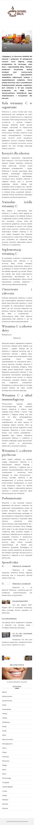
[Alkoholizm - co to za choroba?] (28, 658)
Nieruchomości (7, 739)
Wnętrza (5, 800)
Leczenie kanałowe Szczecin (17, 682)
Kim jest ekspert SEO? (20, 601)
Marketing (5, 722)
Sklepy (4, 765)
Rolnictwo (5, 761)
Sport (4, 769)
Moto (4, 735)
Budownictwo (7, 696)
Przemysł (5, 757)
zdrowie (11, 130)
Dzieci (4, 705)
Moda (4, 726)
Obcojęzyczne (7, 744)
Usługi (4, 795)
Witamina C (6, 56)
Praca (4, 748)
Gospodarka (6, 709)
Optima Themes (23, 821)
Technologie (6, 778)
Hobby (4, 713)
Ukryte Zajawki (7, 787)
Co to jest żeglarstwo (9, 618)
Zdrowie (9, 39)
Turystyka (5, 782)
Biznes (4, 692)
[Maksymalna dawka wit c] (6, 658)
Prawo (4, 752)
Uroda (4, 791)
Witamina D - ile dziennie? (21, 566)
